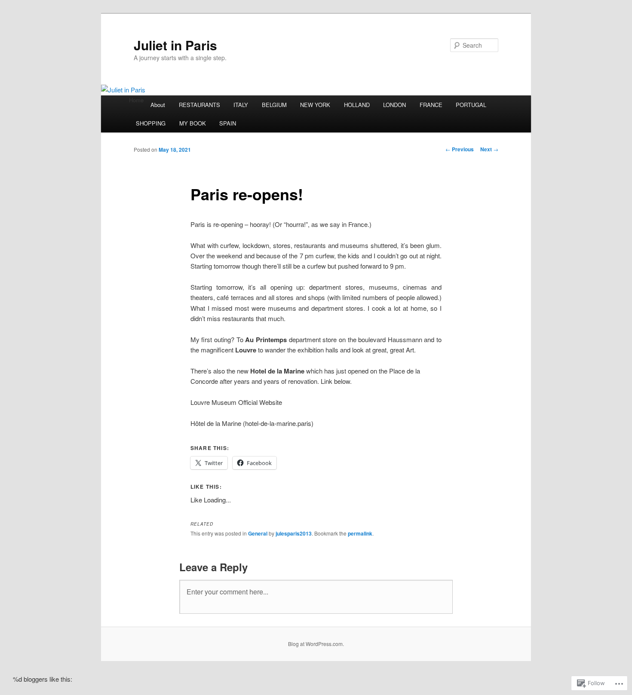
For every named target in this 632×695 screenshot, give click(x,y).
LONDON (394, 105)
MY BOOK (192, 123)
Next (489, 149)
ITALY (240, 105)
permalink (360, 533)
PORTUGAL (471, 105)
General (257, 533)
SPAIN (227, 123)
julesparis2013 (294, 533)
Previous (459, 149)
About (157, 105)
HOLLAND (357, 105)
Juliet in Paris (175, 45)
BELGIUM (274, 105)
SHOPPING (151, 123)
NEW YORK (315, 105)
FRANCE (431, 105)
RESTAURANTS (199, 105)
